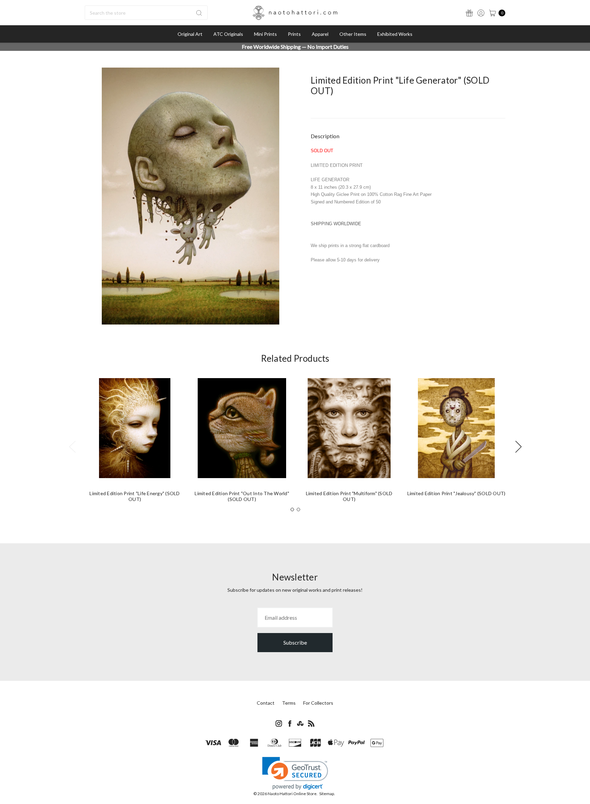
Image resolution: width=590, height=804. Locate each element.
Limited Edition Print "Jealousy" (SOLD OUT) (456, 493)
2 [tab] (298, 509)
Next (518, 446)
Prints (294, 34)
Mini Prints (265, 34)
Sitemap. (327, 793)
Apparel (320, 34)
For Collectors (318, 703)
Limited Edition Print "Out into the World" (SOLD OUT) (242, 496)
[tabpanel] (134, 442)
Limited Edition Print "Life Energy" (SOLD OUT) (134, 496)
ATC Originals (228, 34)
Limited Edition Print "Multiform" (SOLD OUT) (349, 496)
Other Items (352, 34)
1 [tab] (292, 509)
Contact (266, 703)
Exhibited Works (394, 34)
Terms (289, 703)
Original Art (190, 34)
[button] (295, 773)
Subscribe (295, 642)
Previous (72, 446)
